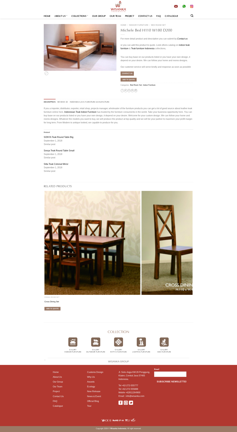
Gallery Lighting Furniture (141, 350)
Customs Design (95, 372)
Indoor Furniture (138, 25)
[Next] (51, 72)
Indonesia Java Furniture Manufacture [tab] (89, 101)
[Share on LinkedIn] (135, 90)
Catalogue (171, 15)
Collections (78, 15)
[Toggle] (45, 360)
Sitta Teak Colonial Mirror (56, 164)
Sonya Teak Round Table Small (59, 150)
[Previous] (44, 314)
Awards (90, 382)
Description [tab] (50, 101)
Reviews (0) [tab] (62, 101)
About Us (60, 15)
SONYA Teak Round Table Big (58, 137)
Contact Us (145, 15)
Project (129, 15)
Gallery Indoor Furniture (72, 350)
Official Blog (93, 401)
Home (47, 15)
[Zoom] (46, 73)
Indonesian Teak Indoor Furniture (80, 112)
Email (156, 369)
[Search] (192, 16)
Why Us (91, 377)
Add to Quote (128, 79)
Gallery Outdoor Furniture (95, 350)
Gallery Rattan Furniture (118, 350)
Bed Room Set (158, 25)
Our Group (99, 15)
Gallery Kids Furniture (164, 350)
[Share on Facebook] (122, 90)
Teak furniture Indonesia (142, 48)
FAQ (158, 15)
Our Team (115, 15)
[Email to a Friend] (128, 90)
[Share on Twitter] (125, 90)
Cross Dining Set (51, 301)
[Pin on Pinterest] (132, 90)
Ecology (91, 386)
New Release (93, 391)
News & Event (94, 396)
